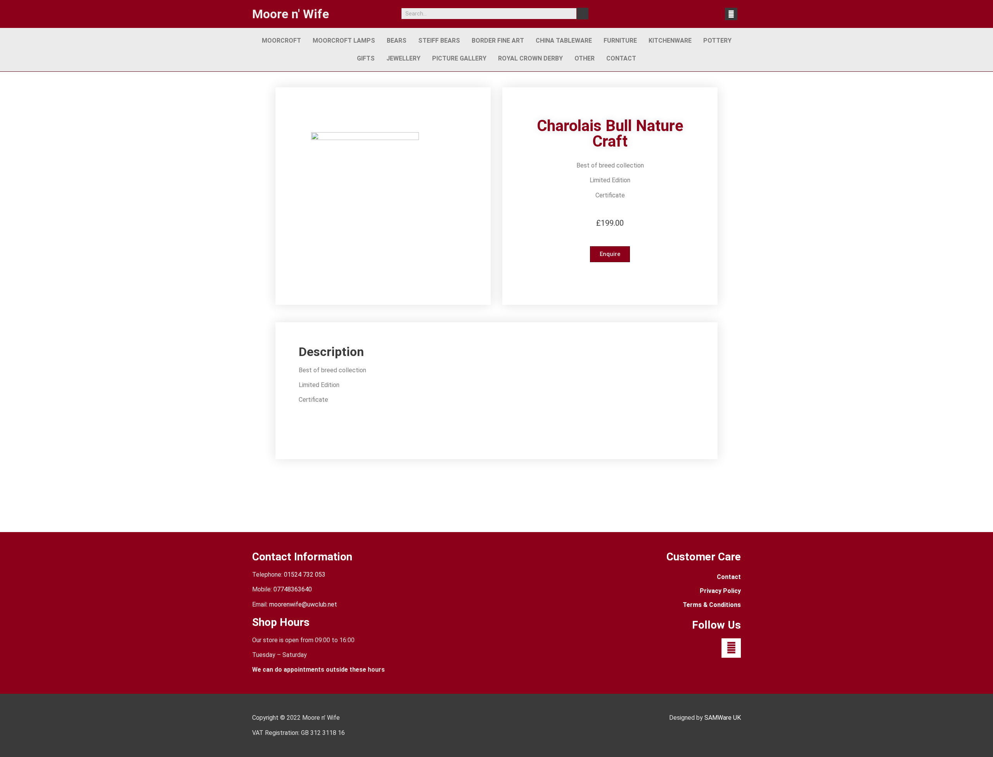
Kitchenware (670, 40)
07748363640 (292, 589)
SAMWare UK (722, 717)
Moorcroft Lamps (344, 40)
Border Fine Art (498, 40)
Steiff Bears (439, 40)
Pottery (717, 40)
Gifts (366, 58)
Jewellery (403, 58)
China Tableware (564, 40)
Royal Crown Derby (530, 58)
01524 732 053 (304, 574)
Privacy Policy (720, 591)
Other (584, 58)
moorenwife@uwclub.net (303, 604)
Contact (621, 58)
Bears (397, 40)
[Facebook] (731, 14)
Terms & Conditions (712, 604)
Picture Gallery (459, 58)
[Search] (582, 13)
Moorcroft (281, 40)
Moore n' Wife (290, 14)
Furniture (620, 40)
